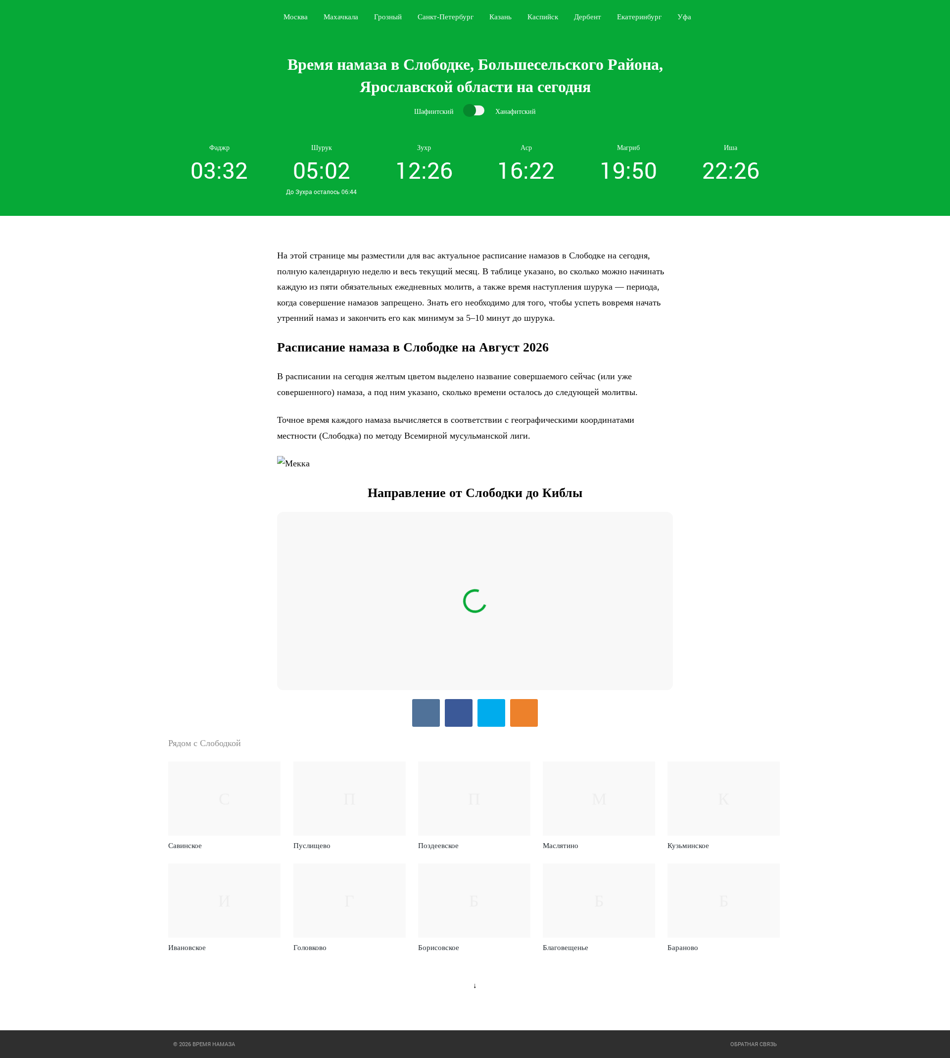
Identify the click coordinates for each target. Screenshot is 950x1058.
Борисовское (438, 948)
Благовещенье (565, 948)
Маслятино (560, 846)
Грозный (388, 17)
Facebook (459, 713)
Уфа (684, 17)
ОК (524, 713)
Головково (310, 948)
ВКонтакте (426, 713)
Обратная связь (753, 1044)
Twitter (491, 713)
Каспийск (542, 17)
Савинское (185, 846)
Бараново (682, 948)
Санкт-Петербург (446, 17)
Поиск (780, 17)
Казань (500, 17)
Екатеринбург (639, 17)
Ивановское (187, 948)
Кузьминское (688, 846)
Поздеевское (438, 846)
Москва (296, 17)
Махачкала (341, 17)
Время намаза (209, 16)
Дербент (587, 17)
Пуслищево (312, 846)
